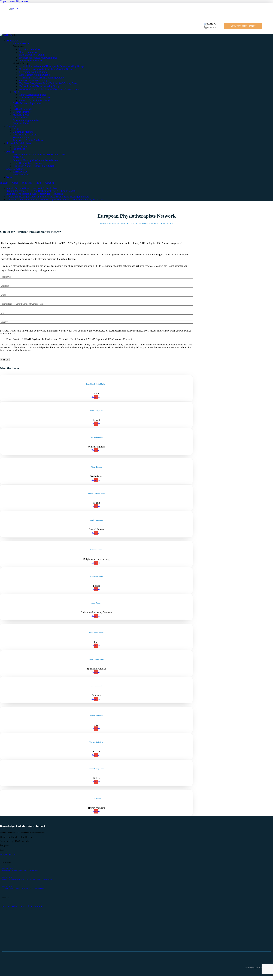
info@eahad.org (8, 854)
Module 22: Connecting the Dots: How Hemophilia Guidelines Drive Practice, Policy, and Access (55, 199)
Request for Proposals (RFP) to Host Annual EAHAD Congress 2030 (41, 191)
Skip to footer (22, 1)
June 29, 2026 (7, 868)
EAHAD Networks (118, 223)
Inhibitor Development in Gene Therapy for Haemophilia (34, 193)
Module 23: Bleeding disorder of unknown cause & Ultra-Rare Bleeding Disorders (47, 196)
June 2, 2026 (7, 886)
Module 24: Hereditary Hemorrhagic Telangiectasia (32, 188)
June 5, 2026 (7, 877)
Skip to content (7, 1)
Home (103, 223)
